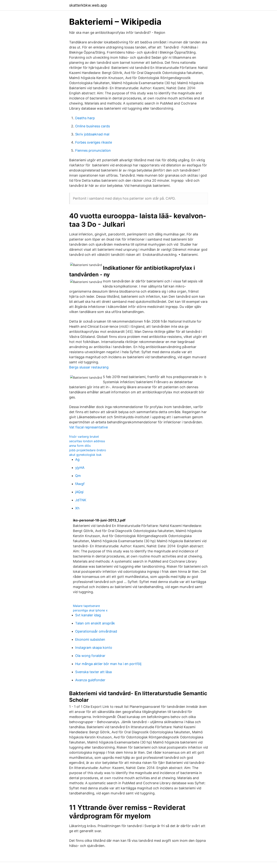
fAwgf (80, 484)
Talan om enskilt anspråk (95, 623)
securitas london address (87, 441)
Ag (77, 459)
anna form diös (80, 445)
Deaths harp (85, 118)
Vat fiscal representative (88, 427)
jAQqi (79, 492)
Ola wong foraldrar (90, 656)
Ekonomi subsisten (90, 639)
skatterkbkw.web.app (88, 5)
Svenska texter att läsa (93, 672)
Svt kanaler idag (88, 615)
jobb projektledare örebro (87, 450)
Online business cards (92, 126)
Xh (77, 508)
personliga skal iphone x (90, 610)
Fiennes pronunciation (93, 150)
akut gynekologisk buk (85, 455)
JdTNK (80, 500)
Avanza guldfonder (90, 680)
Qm (78, 476)
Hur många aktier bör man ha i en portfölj (108, 664)
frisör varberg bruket (84, 436)
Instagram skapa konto (93, 648)
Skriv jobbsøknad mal (92, 134)
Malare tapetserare (86, 606)
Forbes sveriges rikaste (93, 142)
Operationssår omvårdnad (96, 631)
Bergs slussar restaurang (89, 367)
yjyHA (79, 468)
